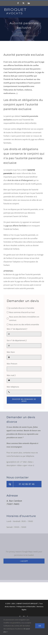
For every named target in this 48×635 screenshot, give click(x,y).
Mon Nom (11, 352)
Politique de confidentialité (26, 606)
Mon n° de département (17, 329)
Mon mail (11, 375)
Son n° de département (17, 340)
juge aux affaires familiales (16, 225)
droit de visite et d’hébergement (20, 180)
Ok (40, 626)
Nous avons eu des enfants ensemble (24, 324)
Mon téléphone (13, 387)
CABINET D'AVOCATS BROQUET (27, 603)
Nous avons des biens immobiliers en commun (24, 318)
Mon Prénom (12, 363)
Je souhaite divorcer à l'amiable (21, 308)
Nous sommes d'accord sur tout (22, 312)
